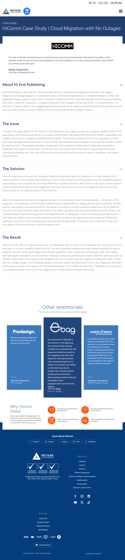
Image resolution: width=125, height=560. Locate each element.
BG (90, 3)
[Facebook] (75, 496)
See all (84, 312)
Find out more (31, 423)
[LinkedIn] (88, 496)
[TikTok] (88, 502)
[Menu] (121, 11)
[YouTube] (75, 502)
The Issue (10, 124)
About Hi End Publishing (23, 84)
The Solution (13, 168)
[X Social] (82, 502)
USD (106, 3)
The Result (11, 237)
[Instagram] (82, 496)
